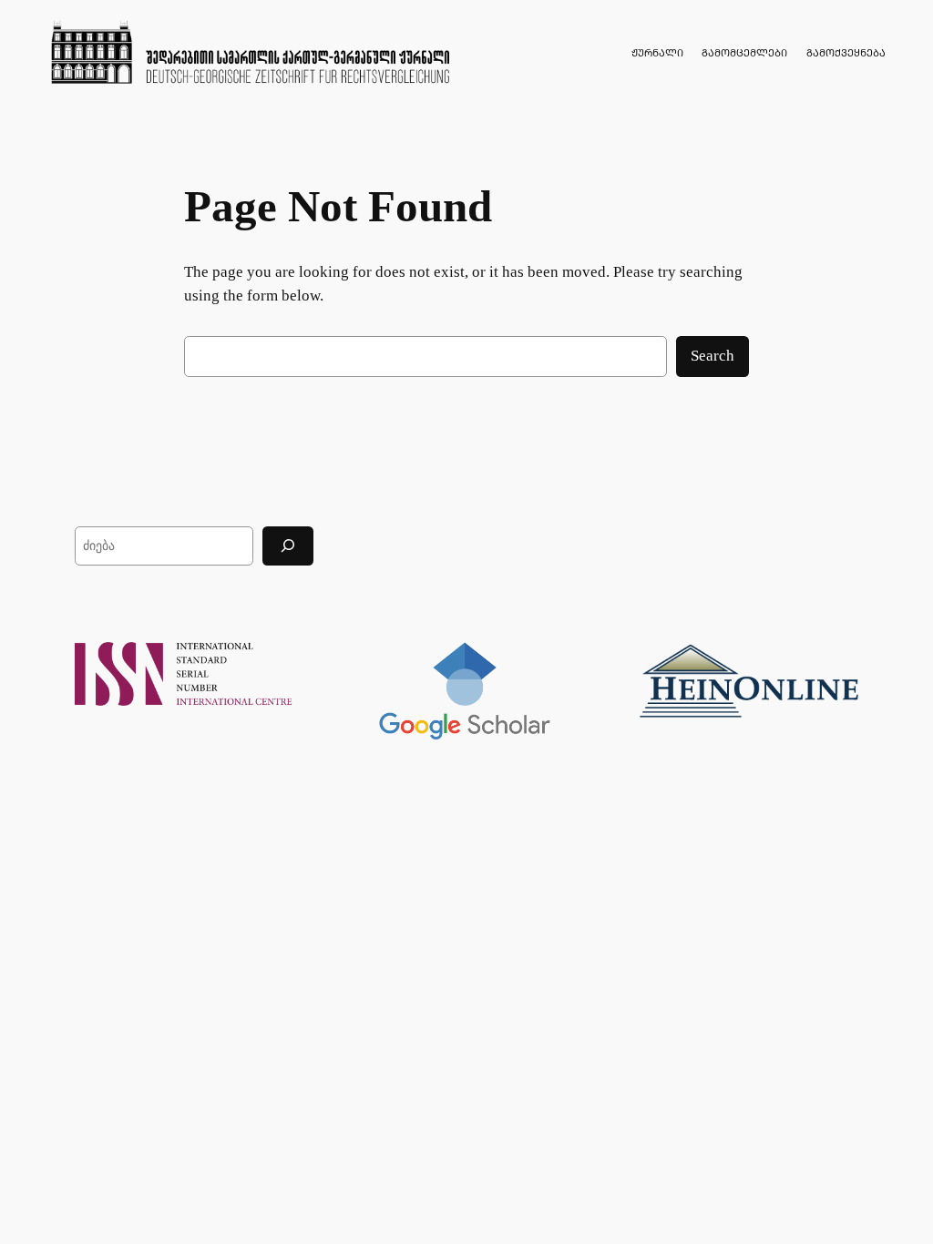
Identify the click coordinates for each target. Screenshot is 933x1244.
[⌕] (287, 546)
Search (712, 355)
